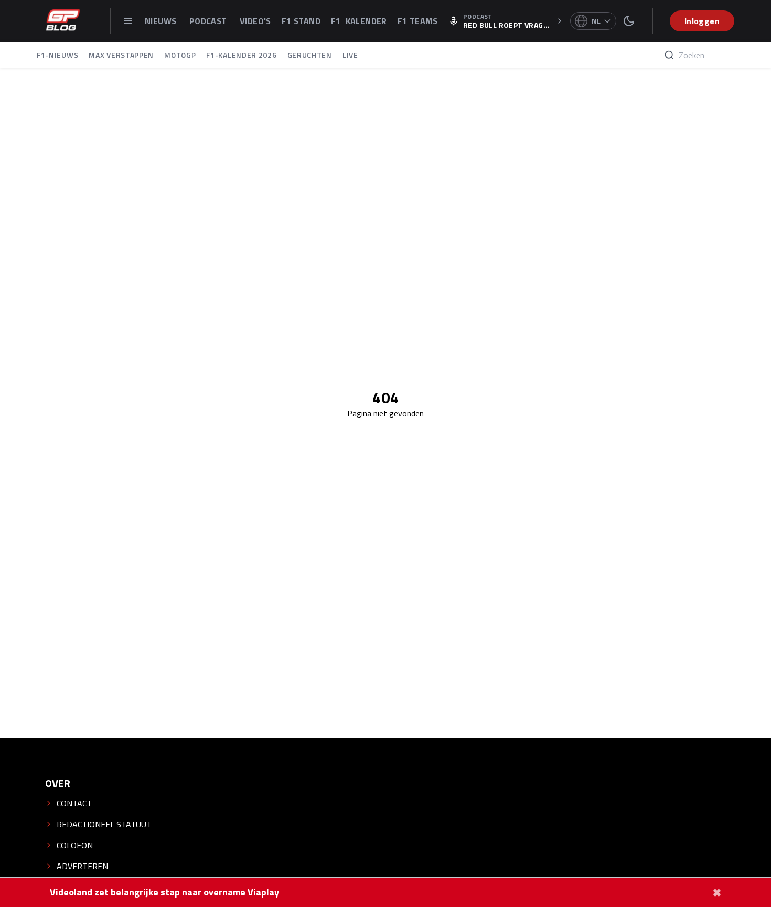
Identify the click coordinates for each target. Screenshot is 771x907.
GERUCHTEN (309, 54)
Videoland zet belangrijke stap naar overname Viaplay (164, 892)
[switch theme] (629, 21)
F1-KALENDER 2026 (241, 54)
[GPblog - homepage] (63, 21)
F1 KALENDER (359, 21)
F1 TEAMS (417, 21)
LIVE (350, 54)
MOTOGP (180, 54)
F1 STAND (301, 21)
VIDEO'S (255, 21)
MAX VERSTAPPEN (121, 54)
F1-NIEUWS (57, 54)
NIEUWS (162, 21)
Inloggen (702, 21)
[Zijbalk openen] (128, 21)
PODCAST (209, 21)
